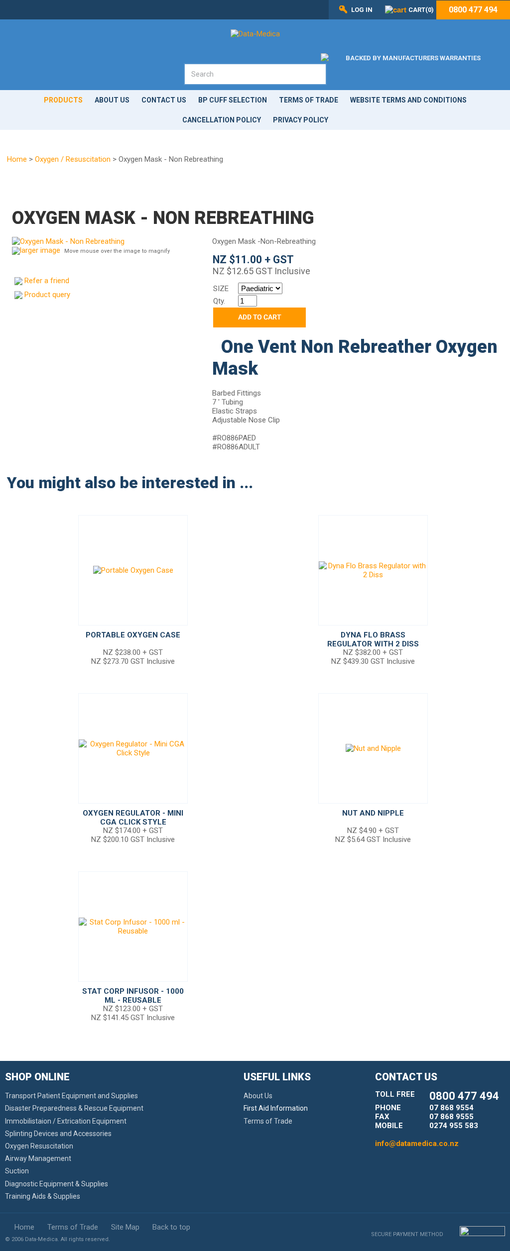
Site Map (125, 1227)
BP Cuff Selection (232, 100)
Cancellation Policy (221, 120)
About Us (112, 100)
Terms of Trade (308, 100)
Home (17, 159)
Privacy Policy (300, 120)
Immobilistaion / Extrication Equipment (66, 1121)
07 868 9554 (451, 1107)
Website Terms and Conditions (408, 100)
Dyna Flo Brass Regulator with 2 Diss (373, 639)
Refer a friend (46, 280)
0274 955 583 (453, 1125)
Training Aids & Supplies (42, 1196)
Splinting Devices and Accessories (58, 1134)
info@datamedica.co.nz (417, 1143)
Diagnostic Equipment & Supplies (56, 1184)
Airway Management (38, 1158)
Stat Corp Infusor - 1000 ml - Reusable (133, 996)
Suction (17, 1171)
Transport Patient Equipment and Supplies (71, 1096)
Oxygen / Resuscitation (73, 159)
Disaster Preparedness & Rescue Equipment (74, 1108)
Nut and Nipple (373, 813)
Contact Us (163, 100)
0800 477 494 (473, 9)
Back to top (171, 1227)
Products (63, 100)
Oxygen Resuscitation (39, 1146)
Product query (47, 294)
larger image (40, 250)
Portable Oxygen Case (133, 634)
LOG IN (362, 9)
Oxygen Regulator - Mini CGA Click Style (133, 818)
